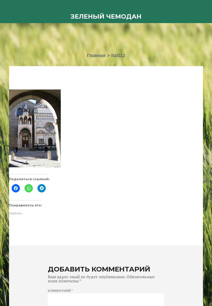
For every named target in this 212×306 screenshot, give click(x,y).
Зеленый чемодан (106, 16)
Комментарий (60, 290)
